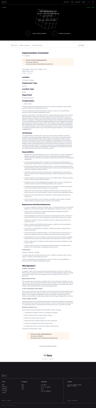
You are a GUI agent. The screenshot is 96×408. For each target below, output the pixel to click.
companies (25, 45)
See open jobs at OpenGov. (32, 62)
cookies (9, 400)
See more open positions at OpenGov (48, 346)
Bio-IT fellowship (46, 387)
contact (4, 392)
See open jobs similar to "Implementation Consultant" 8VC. (39, 64)
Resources (77, 2)
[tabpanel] (48, 222)
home (3, 384)
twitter (69, 400)
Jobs (88, 2)
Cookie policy (51, 358)
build (42, 389)
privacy (4, 400)
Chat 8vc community (46, 391)
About (83, 2)
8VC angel (4, 390)
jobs (14, 45)
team (23, 386)
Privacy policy (45, 358)
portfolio (4, 386)
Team (72, 2)
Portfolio (66, 2)
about (23, 384)
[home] (4, 2)
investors (74, 400)
